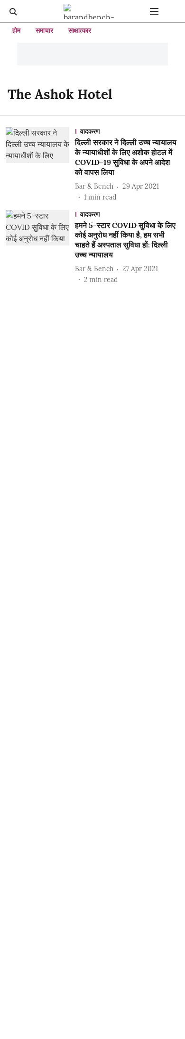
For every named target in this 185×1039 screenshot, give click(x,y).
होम (16, 30)
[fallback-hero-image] (40, 164)
